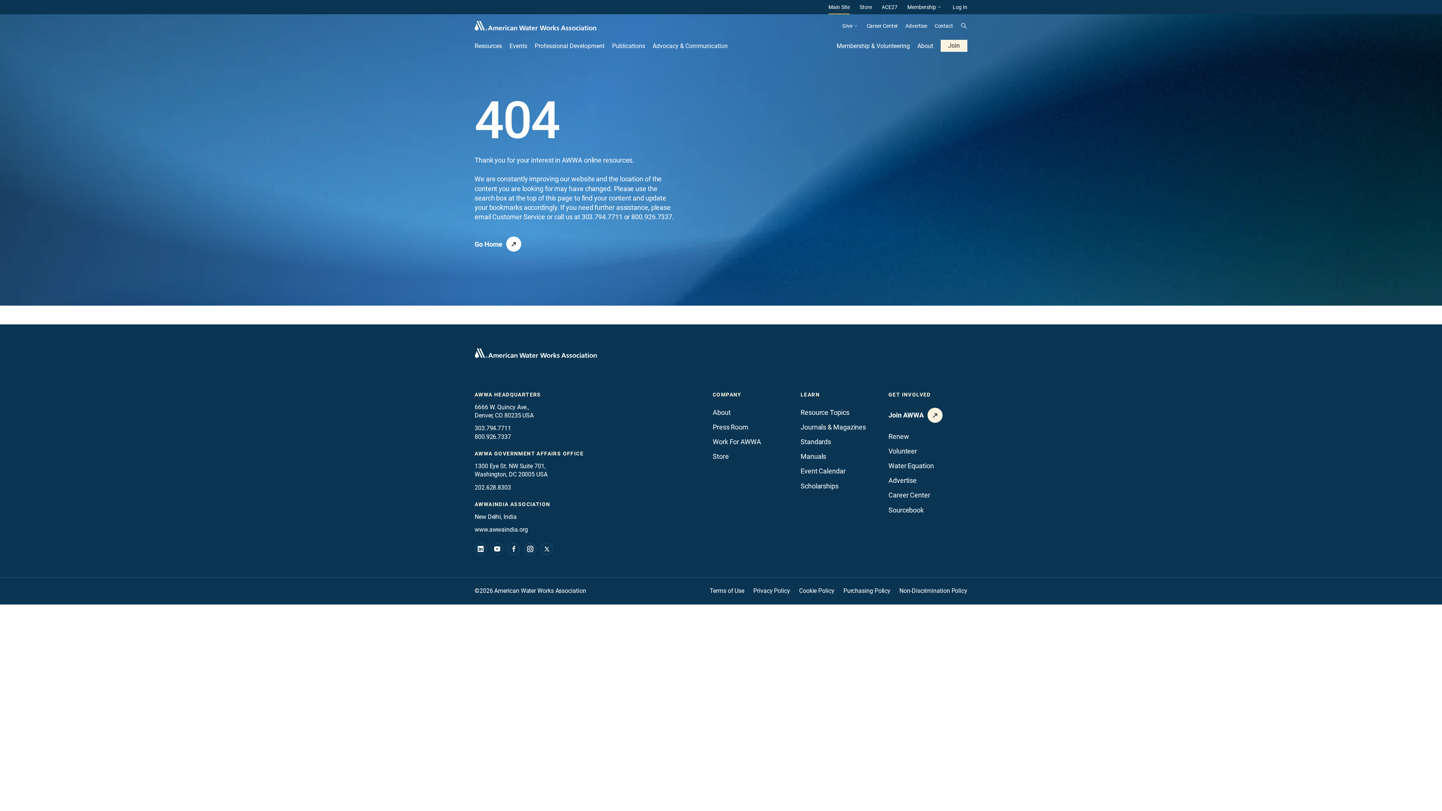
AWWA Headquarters (508, 395)
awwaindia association (512, 504)
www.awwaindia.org (501, 529)
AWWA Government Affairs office (529, 454)
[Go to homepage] (536, 353)
